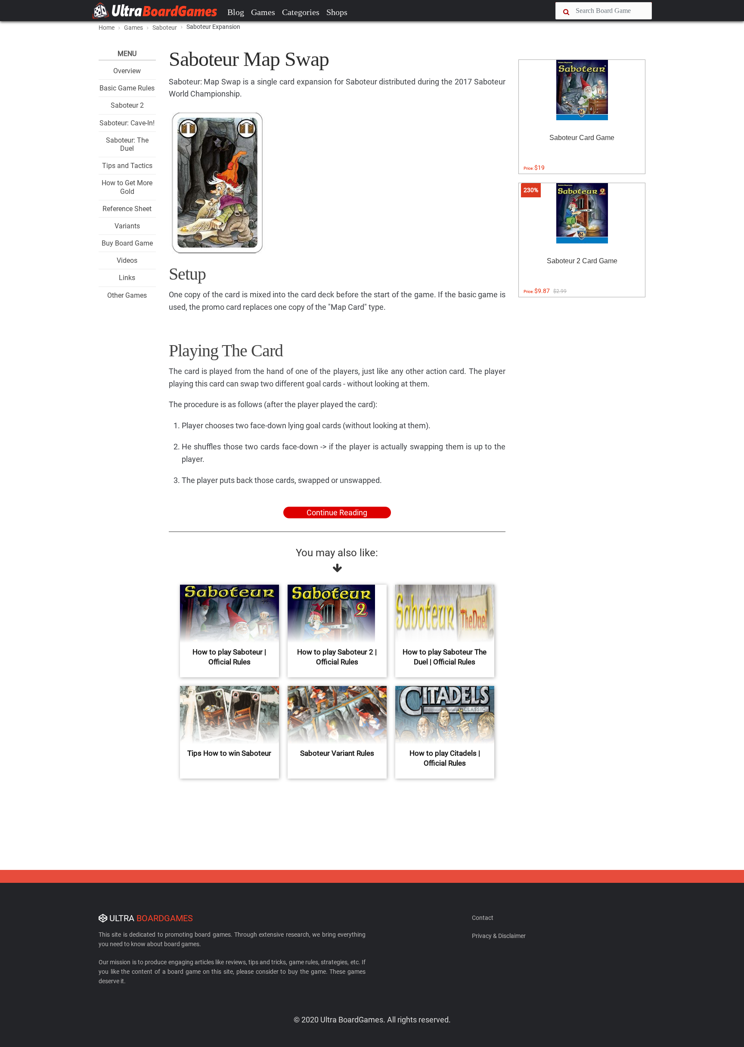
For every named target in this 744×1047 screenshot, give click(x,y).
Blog (235, 12)
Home (107, 27)
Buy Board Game (127, 243)
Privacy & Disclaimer (499, 935)
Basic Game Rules (127, 88)
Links (127, 278)
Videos (127, 260)
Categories (300, 12)
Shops (336, 12)
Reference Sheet (127, 209)
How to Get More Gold (127, 187)
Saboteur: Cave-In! (127, 123)
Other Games (127, 295)
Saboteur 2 (127, 105)
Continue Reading (337, 512)
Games (263, 12)
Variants (127, 226)
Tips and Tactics (127, 166)
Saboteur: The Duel (127, 144)
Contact (482, 917)
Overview (127, 71)
